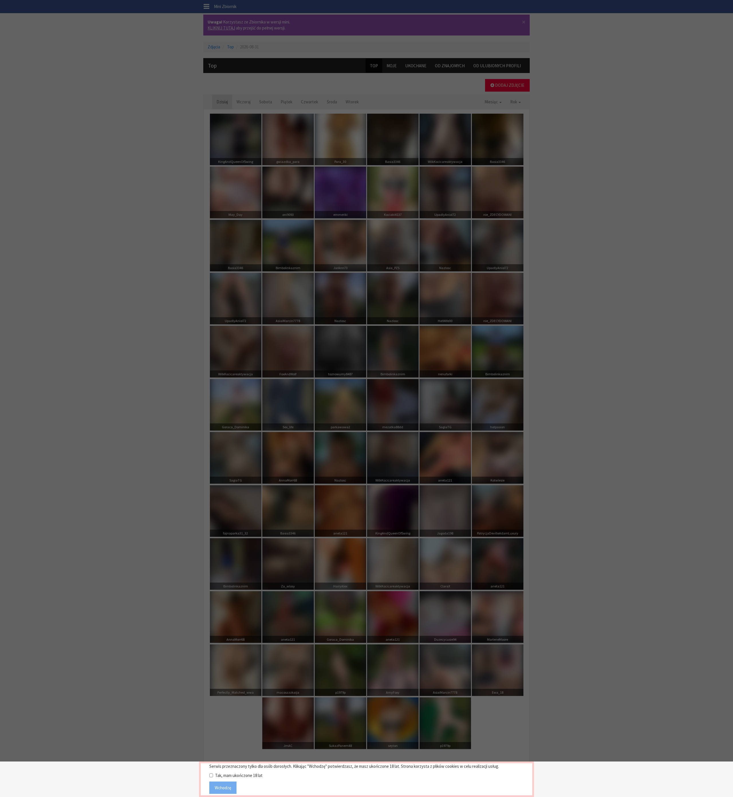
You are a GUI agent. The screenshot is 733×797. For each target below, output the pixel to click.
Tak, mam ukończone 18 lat (239, 775)
